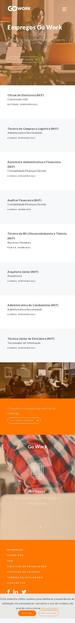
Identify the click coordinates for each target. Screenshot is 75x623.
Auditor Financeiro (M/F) (24, 200)
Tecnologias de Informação (24, 342)
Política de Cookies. (50, 608)
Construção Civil (17, 99)
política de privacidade (27, 566)
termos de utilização (25, 577)
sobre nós (15, 555)
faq (10, 561)
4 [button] (40, 529)
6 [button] (51, 529)
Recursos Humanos (19, 242)
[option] (37, 472)
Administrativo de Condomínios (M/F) (32, 305)
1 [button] (24, 529)
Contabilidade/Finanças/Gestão (26, 170)
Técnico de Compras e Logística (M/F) (32, 128)
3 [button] (35, 529)
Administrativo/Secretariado (24, 132)
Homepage (15, 550)
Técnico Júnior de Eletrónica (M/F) (30, 338)
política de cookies (23, 572)
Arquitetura (14, 275)
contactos (16, 583)
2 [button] (29, 529)
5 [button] (46, 529)
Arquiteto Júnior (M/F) (22, 271)
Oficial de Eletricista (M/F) (25, 95)
